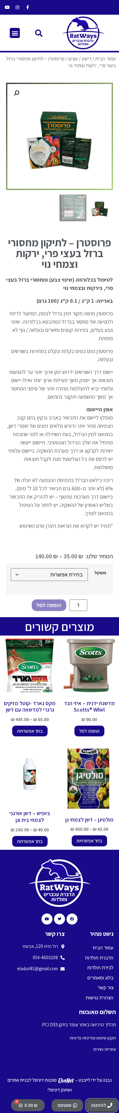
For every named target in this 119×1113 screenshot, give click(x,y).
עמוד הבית (105, 59)
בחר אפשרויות (30, 731)
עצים (73, 59)
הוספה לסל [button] (89, 731)
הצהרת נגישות (100, 998)
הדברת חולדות (99, 958)
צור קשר (106, 987)
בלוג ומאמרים (100, 978)
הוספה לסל (49, 605)
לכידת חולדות (100, 968)
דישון (86, 59)
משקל (100, 573)
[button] (39, 33)
